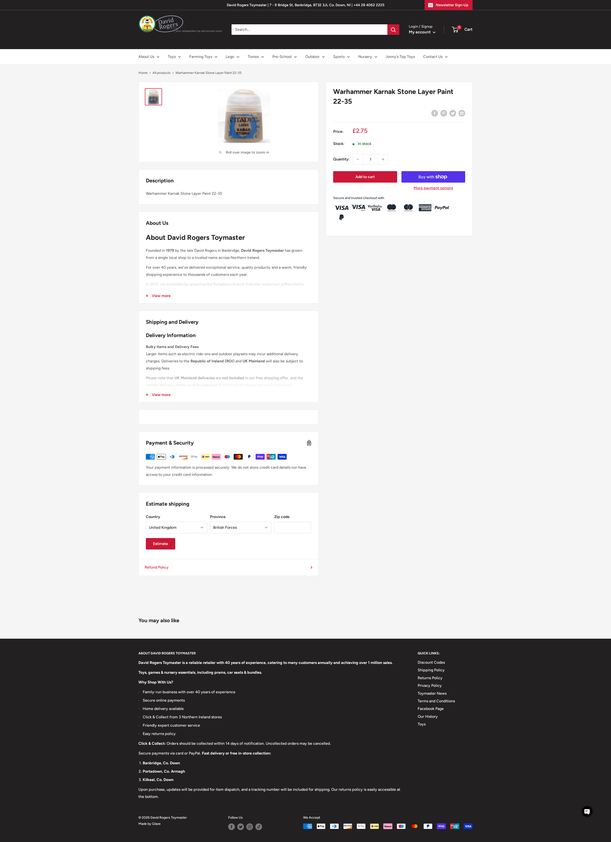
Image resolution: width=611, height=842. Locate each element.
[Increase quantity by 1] (383, 159)
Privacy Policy (430, 685)
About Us (146, 56)
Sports (339, 56)
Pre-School (282, 56)
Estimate (160, 543)
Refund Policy (157, 567)
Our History (428, 716)
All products (162, 73)
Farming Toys (200, 56)
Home (143, 73)
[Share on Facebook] (434, 113)
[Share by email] (461, 113)
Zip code (282, 516)
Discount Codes (431, 662)
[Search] (393, 29)
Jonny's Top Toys (400, 56)
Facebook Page (431, 708)
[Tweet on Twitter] (452, 113)
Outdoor (312, 56)
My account (420, 32)
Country (153, 516)
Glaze (156, 824)
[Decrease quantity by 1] (358, 159)
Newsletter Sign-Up (452, 5)
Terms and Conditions (436, 701)
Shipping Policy (431, 670)
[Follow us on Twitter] (240, 826)
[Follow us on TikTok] (258, 826)
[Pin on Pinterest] (443, 113)
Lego (230, 56)
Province (218, 516)
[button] (587, 811)
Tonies (253, 56)
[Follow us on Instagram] (249, 826)
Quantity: (341, 159)
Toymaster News (432, 693)
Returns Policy (430, 678)
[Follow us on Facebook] (231, 826)
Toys (172, 56)
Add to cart (365, 177)
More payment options (433, 188)
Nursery (365, 56)
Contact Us (432, 56)
